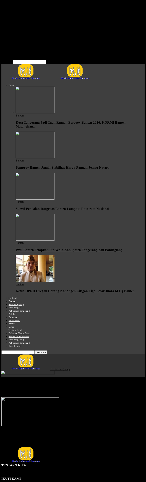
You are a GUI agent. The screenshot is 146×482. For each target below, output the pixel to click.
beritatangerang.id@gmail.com (36, 475)
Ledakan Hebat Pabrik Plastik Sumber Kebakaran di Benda (45, 435)
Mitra (12, 36)
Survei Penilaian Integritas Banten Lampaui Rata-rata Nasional (62, 209)
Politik (12, 23)
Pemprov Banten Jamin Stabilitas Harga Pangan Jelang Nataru (63, 167)
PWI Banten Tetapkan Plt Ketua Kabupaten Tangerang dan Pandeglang (69, 250)
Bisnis (12, 33)
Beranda (6, 381)
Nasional (14, 7)
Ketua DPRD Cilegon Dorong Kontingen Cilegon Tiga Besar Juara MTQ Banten (75, 291)
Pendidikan (15, 29)
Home (12, 4)
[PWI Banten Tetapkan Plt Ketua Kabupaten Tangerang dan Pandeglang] (35, 239)
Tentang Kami (17, 39)
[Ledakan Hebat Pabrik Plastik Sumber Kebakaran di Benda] (30, 424)
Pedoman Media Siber (21, 42)
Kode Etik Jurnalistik (20, 45)
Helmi (4, 441)
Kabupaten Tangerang (21, 20)
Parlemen (14, 26)
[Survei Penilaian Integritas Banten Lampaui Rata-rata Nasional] (35, 198)
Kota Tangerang (18, 13)
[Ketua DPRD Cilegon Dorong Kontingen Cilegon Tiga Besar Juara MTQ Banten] (35, 280)
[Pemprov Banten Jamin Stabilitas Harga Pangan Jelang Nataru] (35, 157)
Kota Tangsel (16, 17)
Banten (13, 10)
